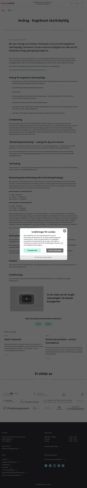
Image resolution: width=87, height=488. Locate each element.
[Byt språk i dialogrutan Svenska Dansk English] (64, 231)
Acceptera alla (32, 250)
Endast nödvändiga (55, 250)
